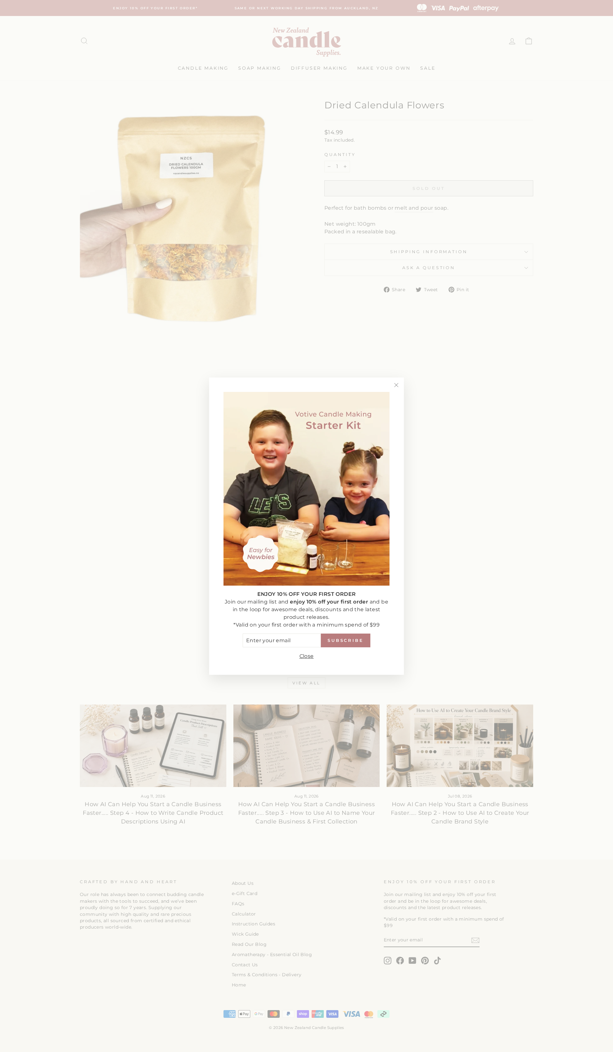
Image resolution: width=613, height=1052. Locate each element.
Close (306, 656)
